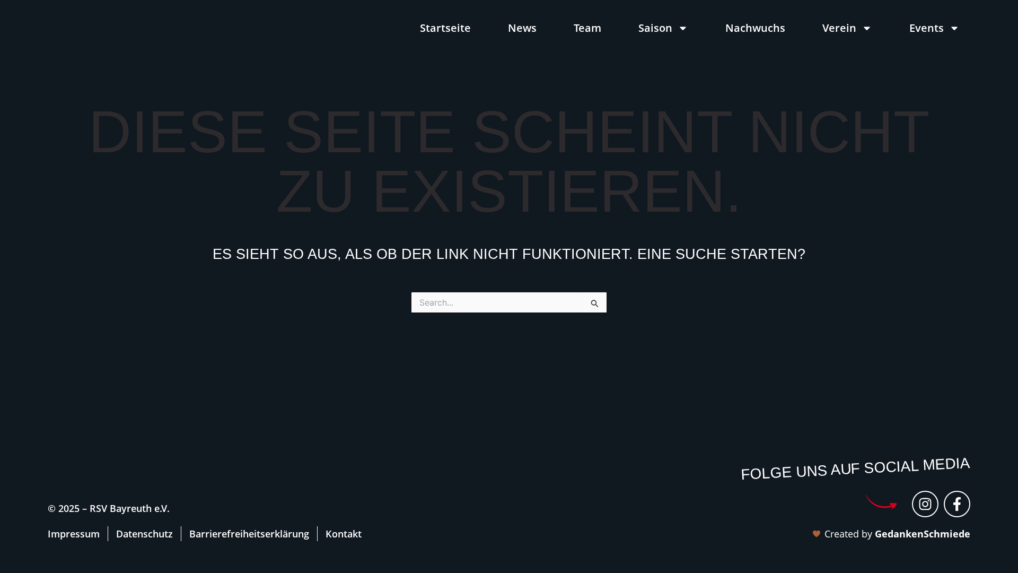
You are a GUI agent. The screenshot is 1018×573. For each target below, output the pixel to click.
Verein (839, 28)
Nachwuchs (755, 28)
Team (587, 28)
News (522, 28)
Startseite (445, 28)
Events (926, 28)
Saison (655, 28)
